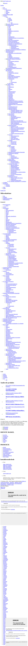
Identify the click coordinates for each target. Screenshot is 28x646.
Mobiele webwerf (18, 482)
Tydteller (9, 484)
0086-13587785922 (7, 467)
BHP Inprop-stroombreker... (13, 416)
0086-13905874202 (7, 464)
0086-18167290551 (7, 466)
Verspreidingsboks (10, 483)
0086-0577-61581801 (7, 465)
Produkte (5, 197)
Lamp (12, 484)
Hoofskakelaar (3, 484)
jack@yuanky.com (7, 1)
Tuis (4, 196)
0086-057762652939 (7, 469)
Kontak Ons (3, 190)
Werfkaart (12, 482)
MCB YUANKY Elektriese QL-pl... (15, 404)
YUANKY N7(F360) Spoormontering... (11, 389)
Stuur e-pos (3, 487)
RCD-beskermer (18, 483)
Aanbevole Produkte (5, 482)
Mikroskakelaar (6, 199)
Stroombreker (3, 483)
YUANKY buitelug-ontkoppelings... (15, 410)
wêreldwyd (23, 481)
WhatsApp (3, 488)
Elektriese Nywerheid (7, 198)
